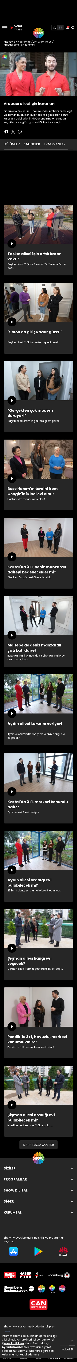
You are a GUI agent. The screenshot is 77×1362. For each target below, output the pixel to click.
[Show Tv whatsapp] (19, 131)
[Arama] (73, 28)
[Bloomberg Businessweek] (19, 1288)
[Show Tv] (38, 33)
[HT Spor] (39, 1275)
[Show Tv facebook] (6, 131)
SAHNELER (32, 144)
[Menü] (4, 27)
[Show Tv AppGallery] (63, 1251)
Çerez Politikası (13, 1343)
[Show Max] (62, 1289)
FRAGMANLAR (55, 144)
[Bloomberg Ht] (58, 1275)
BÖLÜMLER (12, 144)
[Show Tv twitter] (13, 132)
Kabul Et (67, 1349)
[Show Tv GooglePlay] (38, 1251)
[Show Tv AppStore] (13, 1251)
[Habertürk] (10, 1275)
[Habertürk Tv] (26, 1275)
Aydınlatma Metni (14, 1347)
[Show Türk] (52, 1289)
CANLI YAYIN (17, 27)
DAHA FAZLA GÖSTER (38, 1145)
